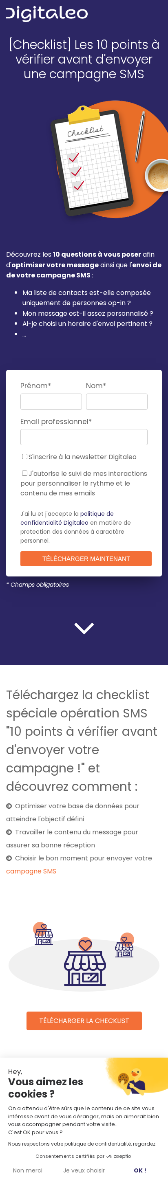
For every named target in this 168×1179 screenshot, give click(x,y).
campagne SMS (31, 871)
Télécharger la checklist (84, 1020)
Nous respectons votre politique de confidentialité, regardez (81, 1143)
